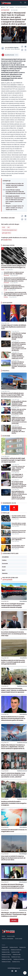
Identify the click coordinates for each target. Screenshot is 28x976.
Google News (7, 239)
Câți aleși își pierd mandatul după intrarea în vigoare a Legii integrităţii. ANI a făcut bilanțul (19, 430)
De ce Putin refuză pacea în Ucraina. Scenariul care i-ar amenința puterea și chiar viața (13, 633)
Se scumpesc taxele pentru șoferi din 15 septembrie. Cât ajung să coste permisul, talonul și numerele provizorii (19, 484)
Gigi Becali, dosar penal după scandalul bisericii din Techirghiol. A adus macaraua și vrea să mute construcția (19, 420)
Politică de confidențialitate (7, 938)
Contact (3, 936)
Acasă (4, 7)
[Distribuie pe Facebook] (25, 46)
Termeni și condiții (11, 936)
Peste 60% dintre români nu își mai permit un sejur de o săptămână (14, 273)
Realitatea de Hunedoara (19, 959)
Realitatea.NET (5, 947)
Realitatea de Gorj (16, 961)
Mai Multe (14, 920)
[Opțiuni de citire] (25, 973)
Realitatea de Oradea (6, 961)
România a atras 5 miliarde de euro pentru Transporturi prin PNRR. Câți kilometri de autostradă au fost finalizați (12, 395)
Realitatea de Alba (17, 954)
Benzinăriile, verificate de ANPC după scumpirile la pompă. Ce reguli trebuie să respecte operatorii (13, 460)
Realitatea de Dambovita (16, 949)
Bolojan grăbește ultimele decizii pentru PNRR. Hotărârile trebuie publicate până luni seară (19, 403)
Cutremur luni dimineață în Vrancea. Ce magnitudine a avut (14, 830)
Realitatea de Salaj (6, 957)
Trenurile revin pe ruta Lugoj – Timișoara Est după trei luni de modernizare (18, 469)
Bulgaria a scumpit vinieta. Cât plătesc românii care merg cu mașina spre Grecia (15, 207)
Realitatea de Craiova (15, 957)
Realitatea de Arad (22, 686)
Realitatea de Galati (15, 952)
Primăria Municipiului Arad (9, 230)
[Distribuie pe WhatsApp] (22, 50)
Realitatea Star (22, 947)
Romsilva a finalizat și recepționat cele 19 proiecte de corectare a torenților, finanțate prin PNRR (19, 365)
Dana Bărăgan (23, 853)
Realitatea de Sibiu (6, 952)
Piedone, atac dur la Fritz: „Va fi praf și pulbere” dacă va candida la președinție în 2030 (19, 412)
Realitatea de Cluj (5, 949)
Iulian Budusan (23, 882)
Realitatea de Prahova (6, 954)
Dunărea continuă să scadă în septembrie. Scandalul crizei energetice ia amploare (13, 803)
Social (2, 269)
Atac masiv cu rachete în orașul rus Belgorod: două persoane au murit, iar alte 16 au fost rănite (13, 858)
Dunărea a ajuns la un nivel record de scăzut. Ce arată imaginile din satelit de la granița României (13, 662)
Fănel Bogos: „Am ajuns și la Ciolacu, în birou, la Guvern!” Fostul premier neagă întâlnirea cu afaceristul (13, 914)
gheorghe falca (6, 233)
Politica (6, 297)
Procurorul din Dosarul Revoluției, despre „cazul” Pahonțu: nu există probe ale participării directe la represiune (14, 690)
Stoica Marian (23, 601)
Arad (3, 227)
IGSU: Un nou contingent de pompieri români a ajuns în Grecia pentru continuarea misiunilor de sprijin (12, 605)
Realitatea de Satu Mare (7, 959)
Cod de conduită (18, 938)
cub (8, 227)
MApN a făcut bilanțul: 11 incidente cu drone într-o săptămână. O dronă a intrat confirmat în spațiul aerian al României (13, 747)
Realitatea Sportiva (14, 947)
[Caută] (20, 3)
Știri (7, 7)
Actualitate (12, 7)
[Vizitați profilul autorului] (2, 48)
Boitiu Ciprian (14, 47)
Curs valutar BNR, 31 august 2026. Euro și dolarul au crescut (17, 476)
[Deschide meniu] (25, 3)
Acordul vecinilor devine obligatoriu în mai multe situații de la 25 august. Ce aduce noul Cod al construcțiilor (13, 267)
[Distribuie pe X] (25, 50)
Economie (6, 275)
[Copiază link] (22, 46)
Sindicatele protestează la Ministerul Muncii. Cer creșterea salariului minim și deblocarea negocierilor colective (15, 279)
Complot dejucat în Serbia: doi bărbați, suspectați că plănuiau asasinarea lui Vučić (15, 185)
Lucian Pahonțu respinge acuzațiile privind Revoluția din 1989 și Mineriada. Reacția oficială (15, 191)
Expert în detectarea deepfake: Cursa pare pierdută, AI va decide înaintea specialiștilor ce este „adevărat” (13, 775)
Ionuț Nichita (23, 629)
